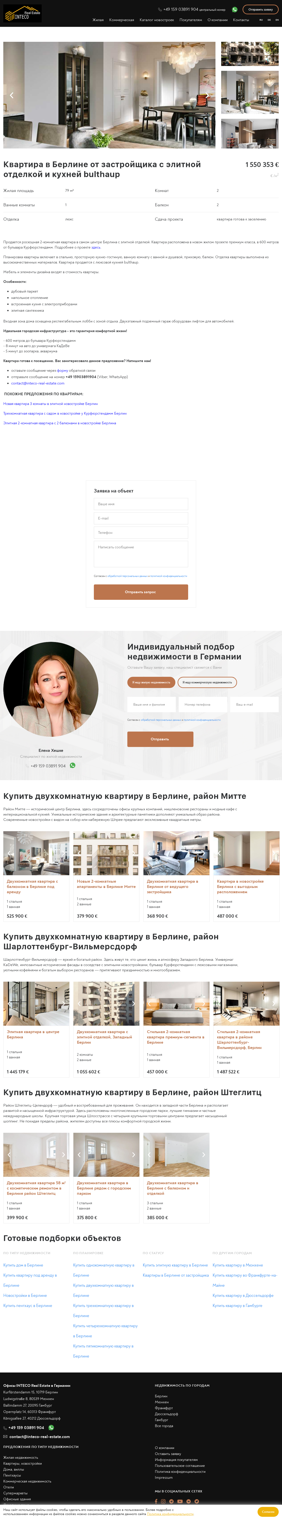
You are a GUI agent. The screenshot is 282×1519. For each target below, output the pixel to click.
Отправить (193, 796)
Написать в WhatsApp (193, 815)
